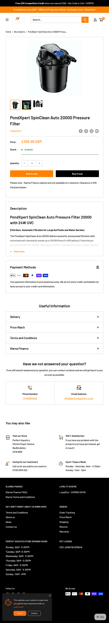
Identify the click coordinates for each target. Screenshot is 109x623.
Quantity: (15, 163)
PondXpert (16, 131)
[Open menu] (7, 20)
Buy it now (77, 173)
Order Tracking (67, 512)
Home (8, 31)
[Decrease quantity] (24, 163)
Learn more (18, 607)
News (8, 522)
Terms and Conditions (23, 338)
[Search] (85, 20)
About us (10, 517)
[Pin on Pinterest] (86, 131)
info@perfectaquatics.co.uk (78, 398)
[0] (101, 19)
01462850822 (30, 398)
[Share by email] (97, 131)
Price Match (17, 327)
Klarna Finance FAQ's (16, 492)
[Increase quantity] (39, 163)
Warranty (64, 531)
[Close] (49, 595)
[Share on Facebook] (81, 131)
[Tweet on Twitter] (92, 131)
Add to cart (31, 173)
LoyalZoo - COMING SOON (72, 492)
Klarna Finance (19, 348)
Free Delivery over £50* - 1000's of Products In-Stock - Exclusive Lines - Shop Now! (54, 9)
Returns (63, 526)
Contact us (11, 526)
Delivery (15, 316)
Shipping (63, 522)
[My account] (95, 19)
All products (19, 31)
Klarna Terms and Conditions (20, 497)
